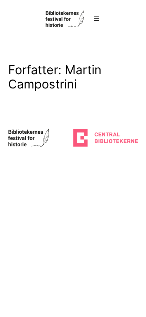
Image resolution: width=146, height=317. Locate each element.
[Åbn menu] (96, 18)
